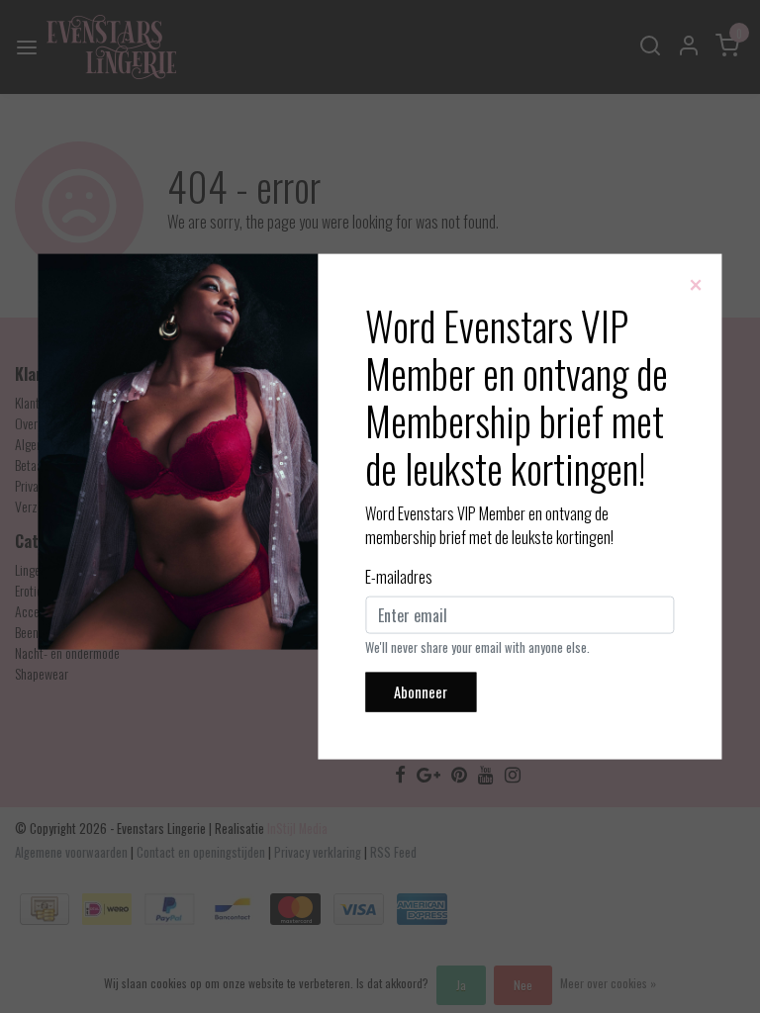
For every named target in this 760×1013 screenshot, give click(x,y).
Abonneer (420, 692)
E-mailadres (398, 577)
